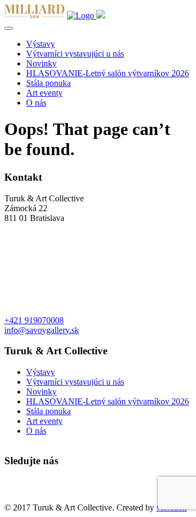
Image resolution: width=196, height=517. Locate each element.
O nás (36, 102)
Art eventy (44, 92)
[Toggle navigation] (8, 28)
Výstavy (40, 43)
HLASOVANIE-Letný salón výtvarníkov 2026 (107, 73)
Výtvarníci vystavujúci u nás (75, 53)
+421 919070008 (34, 320)
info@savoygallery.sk (41, 330)
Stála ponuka (48, 83)
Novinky (41, 63)
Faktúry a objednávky (41, 497)
